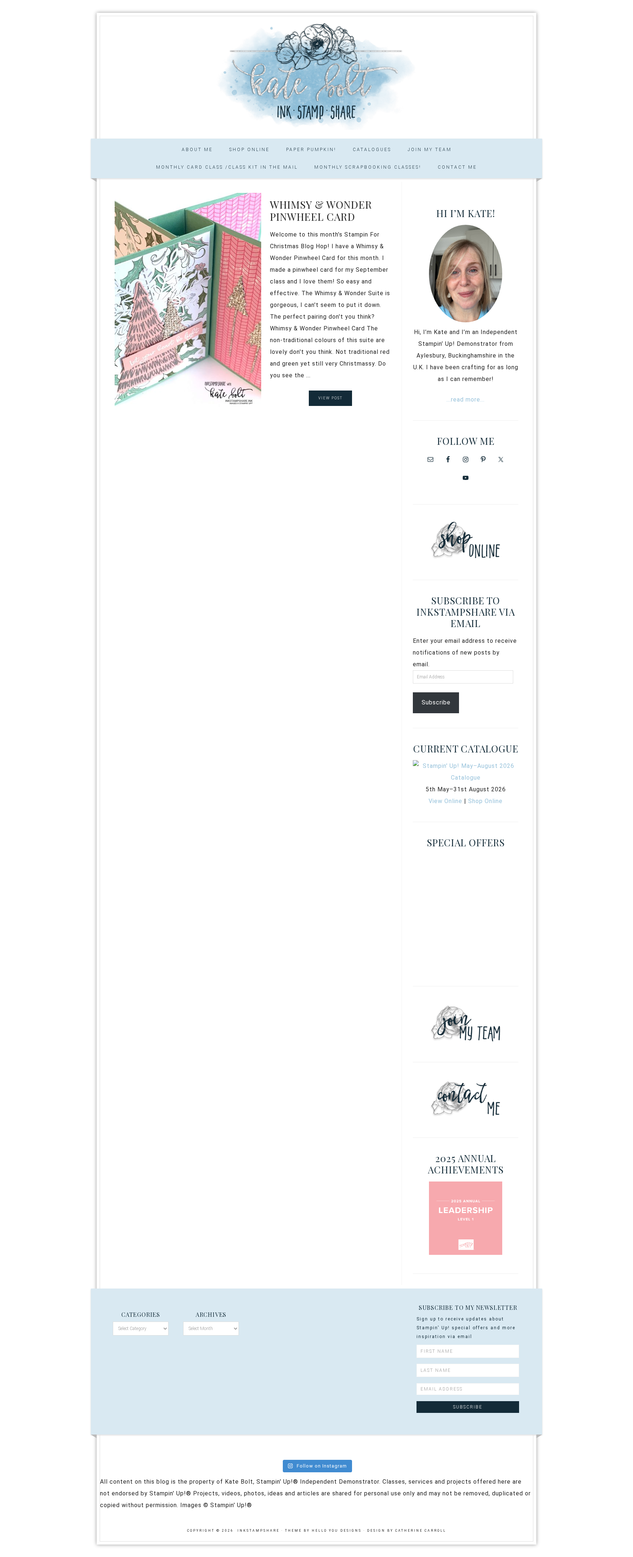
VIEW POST (330, 398)
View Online (445, 801)
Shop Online (485, 801)
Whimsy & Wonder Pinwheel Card (321, 211)
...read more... (466, 399)
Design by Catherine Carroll (406, 1530)
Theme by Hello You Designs (323, 1530)
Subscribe (436, 702)
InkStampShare (316, 75)
